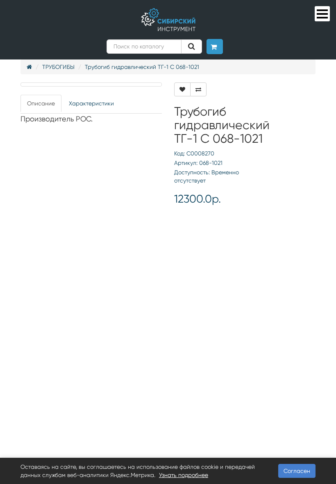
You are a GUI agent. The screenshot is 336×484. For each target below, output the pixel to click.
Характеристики (91, 103)
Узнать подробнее (183, 475)
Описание (41, 103)
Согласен (297, 471)
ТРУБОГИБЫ (58, 67)
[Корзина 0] (215, 46)
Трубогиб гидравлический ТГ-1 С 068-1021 (142, 67)
